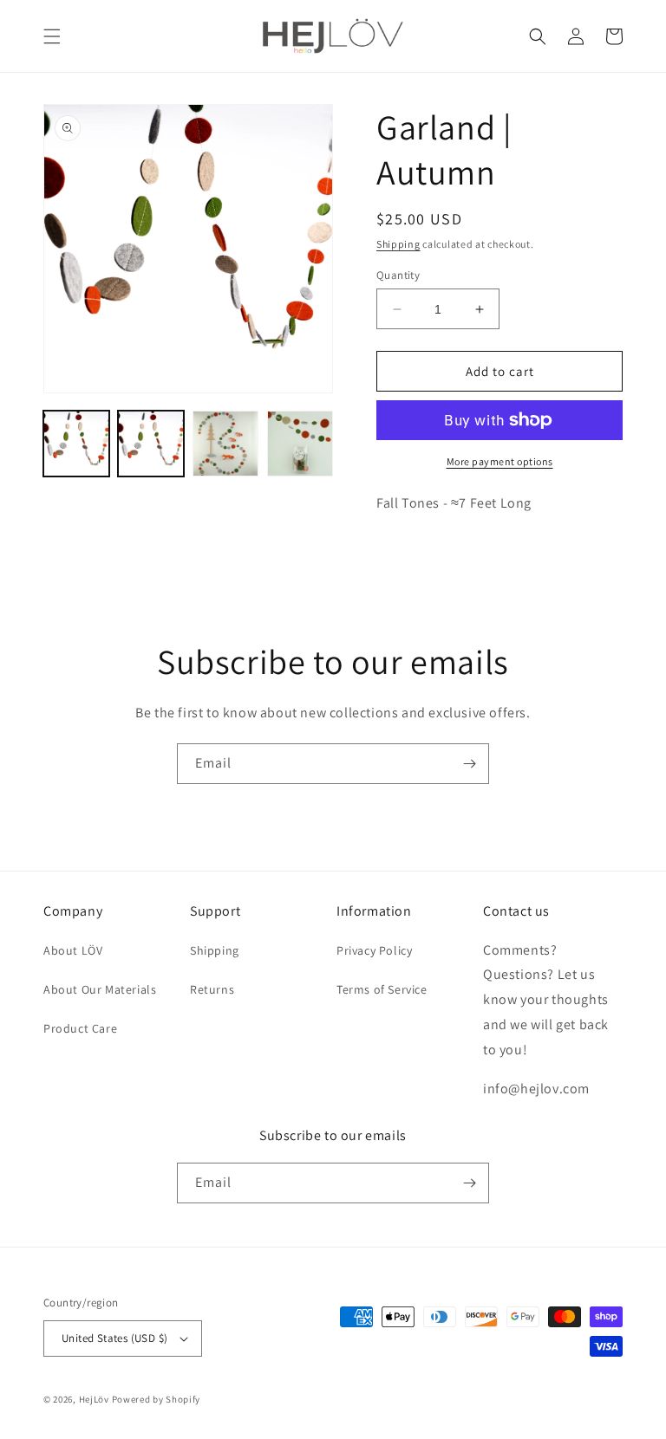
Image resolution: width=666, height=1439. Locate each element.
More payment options (500, 461)
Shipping (398, 243)
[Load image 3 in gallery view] (225, 443)
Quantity (398, 275)
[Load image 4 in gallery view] (300, 443)
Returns (212, 989)
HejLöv (94, 1399)
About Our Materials (99, 989)
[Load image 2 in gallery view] (151, 443)
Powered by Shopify (156, 1399)
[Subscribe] (469, 763)
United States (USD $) (114, 1338)
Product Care (80, 1028)
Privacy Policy (374, 950)
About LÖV (72, 950)
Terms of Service (382, 989)
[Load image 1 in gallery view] (76, 443)
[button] (52, 36)
